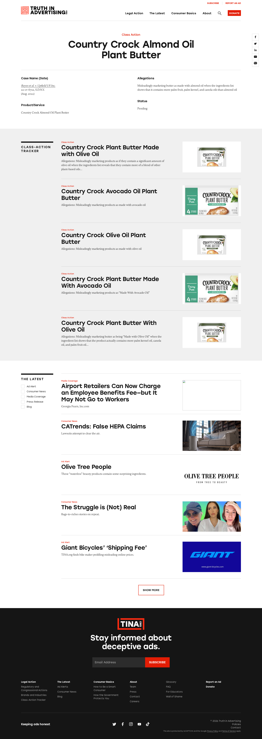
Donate (210, 686)
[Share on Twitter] (255, 43)
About (207, 13)
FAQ (168, 686)
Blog (29, 406)
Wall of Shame (174, 696)
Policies (236, 724)
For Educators (174, 691)
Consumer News (36, 391)
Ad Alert (31, 386)
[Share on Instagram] (131, 724)
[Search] (219, 13)
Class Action (131, 34)
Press (133, 691)
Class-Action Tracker (33, 700)
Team (133, 686)
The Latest (157, 13)
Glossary (171, 682)
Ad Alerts (62, 686)
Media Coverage (36, 396)
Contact (135, 696)
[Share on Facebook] (255, 37)
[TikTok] (147, 724)
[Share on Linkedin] (255, 50)
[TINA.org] (131, 623)
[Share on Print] (255, 63)
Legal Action (134, 13)
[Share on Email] (255, 57)
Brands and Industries (34, 695)
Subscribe (213, 3)
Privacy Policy (212, 731)
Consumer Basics (183, 13)
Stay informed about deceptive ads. (131, 642)
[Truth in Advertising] (44, 10)
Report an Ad (233, 3)
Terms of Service (229, 731)
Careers (134, 701)
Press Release (35, 401)
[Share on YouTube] (139, 724)
